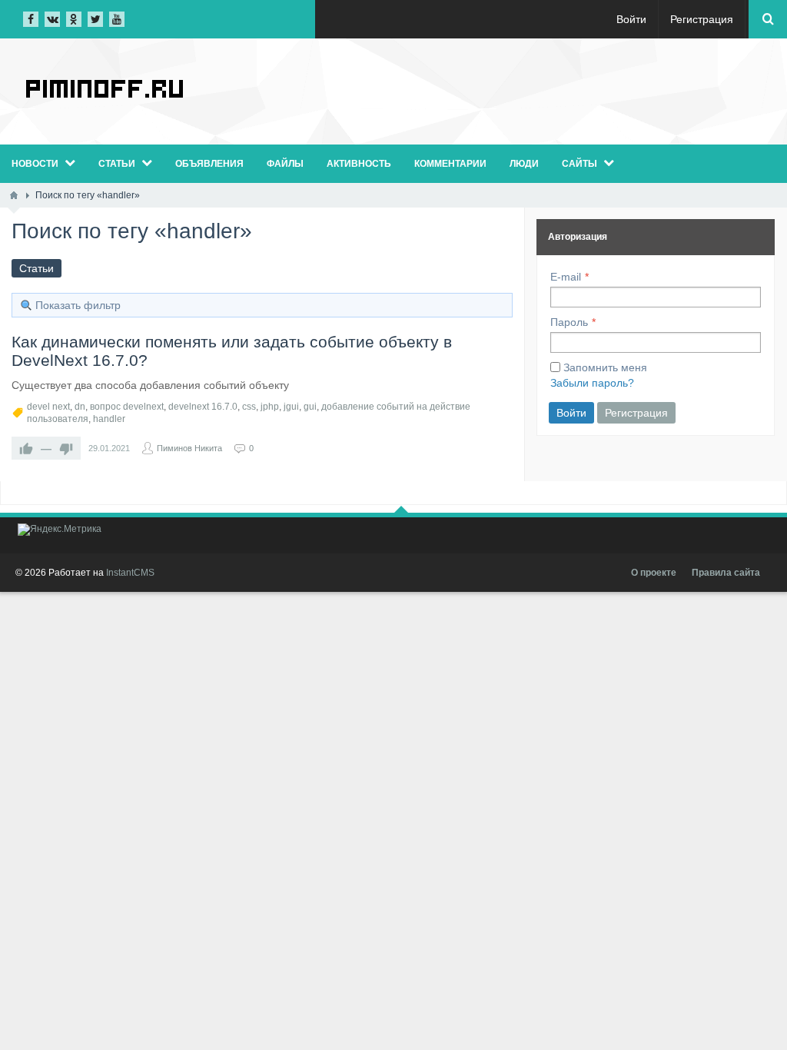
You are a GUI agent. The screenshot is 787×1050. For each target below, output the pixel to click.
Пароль (569, 322)
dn (80, 406)
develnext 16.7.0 (202, 406)
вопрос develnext (127, 406)
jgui (291, 406)
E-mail (565, 277)
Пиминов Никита (189, 448)
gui (310, 406)
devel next (48, 406)
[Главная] (14, 195)
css (249, 406)
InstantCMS (130, 572)
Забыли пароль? (592, 383)
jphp (270, 406)
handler (109, 419)
